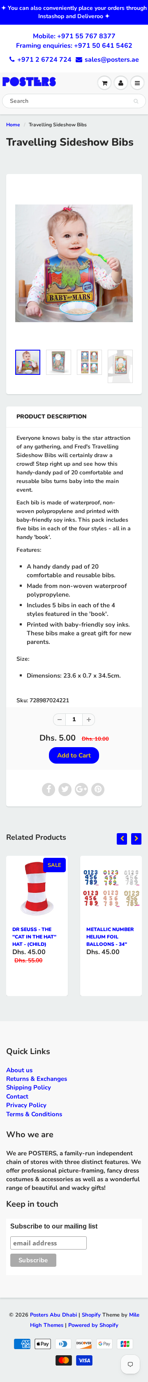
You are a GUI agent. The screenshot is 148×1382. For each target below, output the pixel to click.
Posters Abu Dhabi (53, 1315)
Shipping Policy (28, 1087)
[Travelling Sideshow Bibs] (74, 263)
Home (13, 124)
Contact (17, 1096)
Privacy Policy (26, 1105)
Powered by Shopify (93, 1325)
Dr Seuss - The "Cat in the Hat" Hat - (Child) (34, 937)
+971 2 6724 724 (44, 59)
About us (19, 1070)
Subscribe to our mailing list (53, 1226)
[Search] (136, 101)
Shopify (91, 1315)
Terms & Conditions (34, 1114)
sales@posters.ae (112, 59)
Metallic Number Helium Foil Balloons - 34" (110, 937)
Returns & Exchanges (36, 1079)
